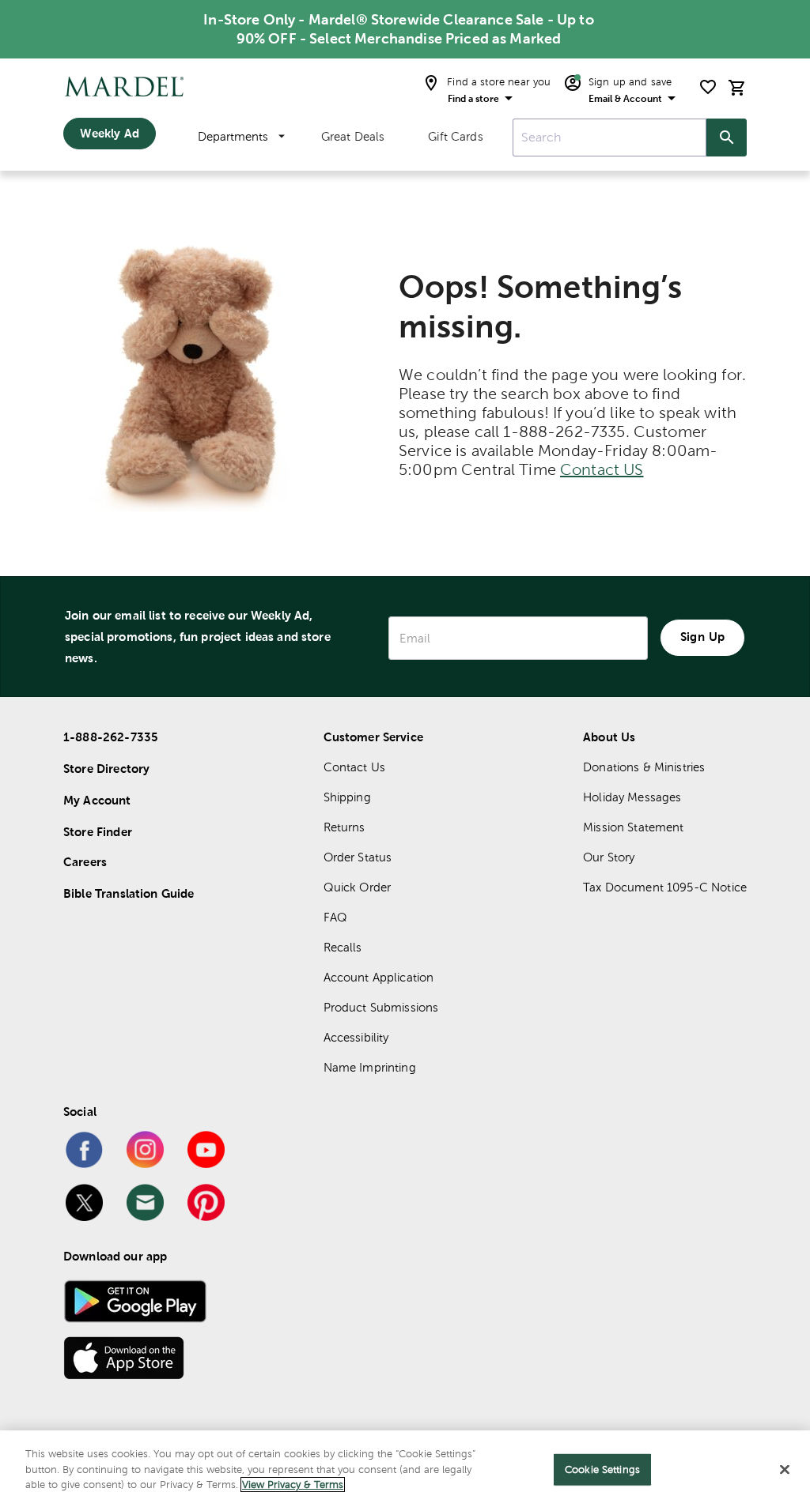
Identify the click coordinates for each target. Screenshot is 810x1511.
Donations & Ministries (644, 767)
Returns (344, 827)
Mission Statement (633, 827)
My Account (97, 800)
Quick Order (358, 887)
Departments (233, 136)
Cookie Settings (602, 1469)
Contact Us (355, 767)
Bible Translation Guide (128, 893)
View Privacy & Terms (292, 1484)
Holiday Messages (632, 797)
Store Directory (106, 768)
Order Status (358, 857)
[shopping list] (708, 87)
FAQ (335, 917)
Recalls (343, 947)
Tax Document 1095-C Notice (665, 887)
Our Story (608, 857)
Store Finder (97, 831)
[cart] (737, 87)
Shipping (347, 797)
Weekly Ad (109, 133)
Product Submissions (381, 1007)
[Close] (784, 1470)
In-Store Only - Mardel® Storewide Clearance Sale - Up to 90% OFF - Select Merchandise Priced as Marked (398, 29)
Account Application (379, 977)
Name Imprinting (370, 1067)
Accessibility (356, 1037)
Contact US (602, 469)
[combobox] (609, 137)
